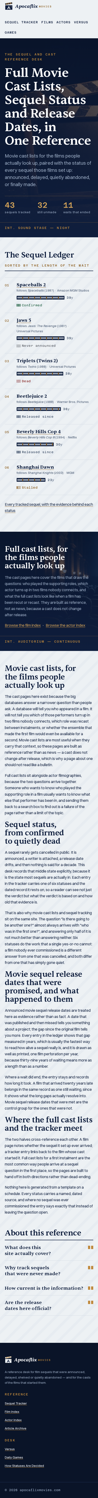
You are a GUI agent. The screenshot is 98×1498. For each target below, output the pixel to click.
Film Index (12, 1412)
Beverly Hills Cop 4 (39, 432)
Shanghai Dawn (35, 467)
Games (11, 32)
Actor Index (13, 1420)
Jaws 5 (24, 320)
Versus (81, 22)
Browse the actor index (65, 625)
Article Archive (15, 1428)
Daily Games (14, 1457)
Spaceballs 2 (31, 285)
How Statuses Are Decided (24, 1466)
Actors (63, 22)
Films (47, 22)
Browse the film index (23, 625)
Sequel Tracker (21, 22)
